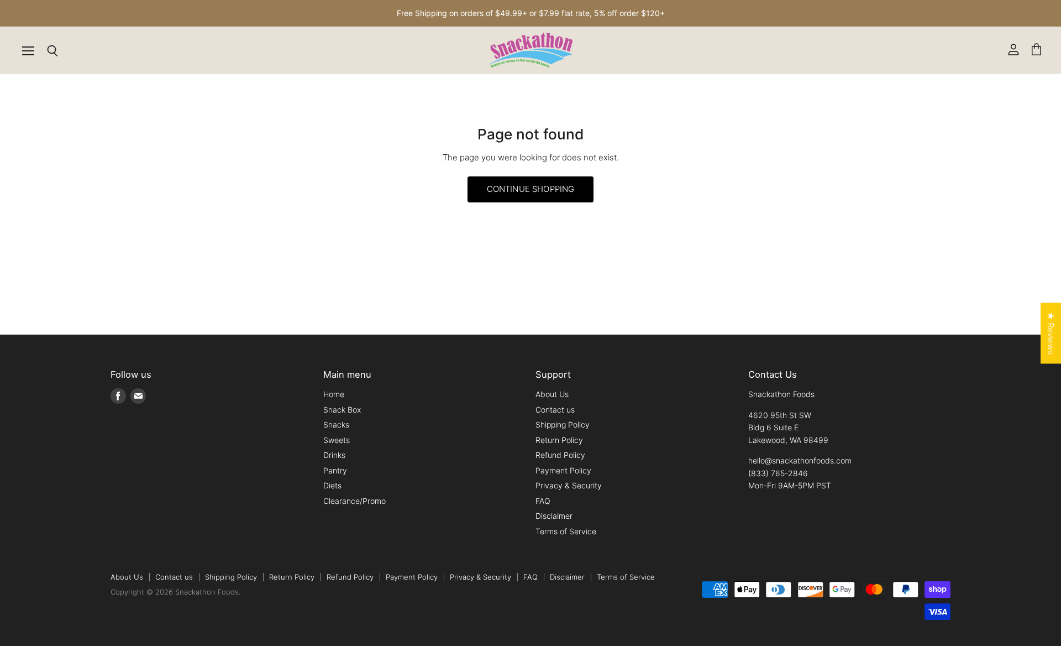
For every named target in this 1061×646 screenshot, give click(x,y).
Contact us (555, 409)
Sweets (336, 440)
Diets (332, 485)
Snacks (336, 424)
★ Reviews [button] (1051, 333)
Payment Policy (563, 470)
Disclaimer (553, 515)
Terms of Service (565, 531)
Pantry (335, 470)
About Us (552, 394)
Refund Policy (560, 455)
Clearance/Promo (354, 501)
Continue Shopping (531, 189)
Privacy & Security (568, 485)
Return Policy (559, 440)
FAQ (542, 501)
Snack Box (342, 409)
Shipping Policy (562, 424)
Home (333, 394)
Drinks (334, 455)
